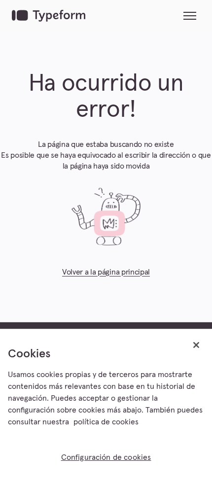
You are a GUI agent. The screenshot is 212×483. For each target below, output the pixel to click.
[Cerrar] (196, 345)
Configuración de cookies (106, 457)
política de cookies (106, 422)
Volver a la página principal (106, 272)
